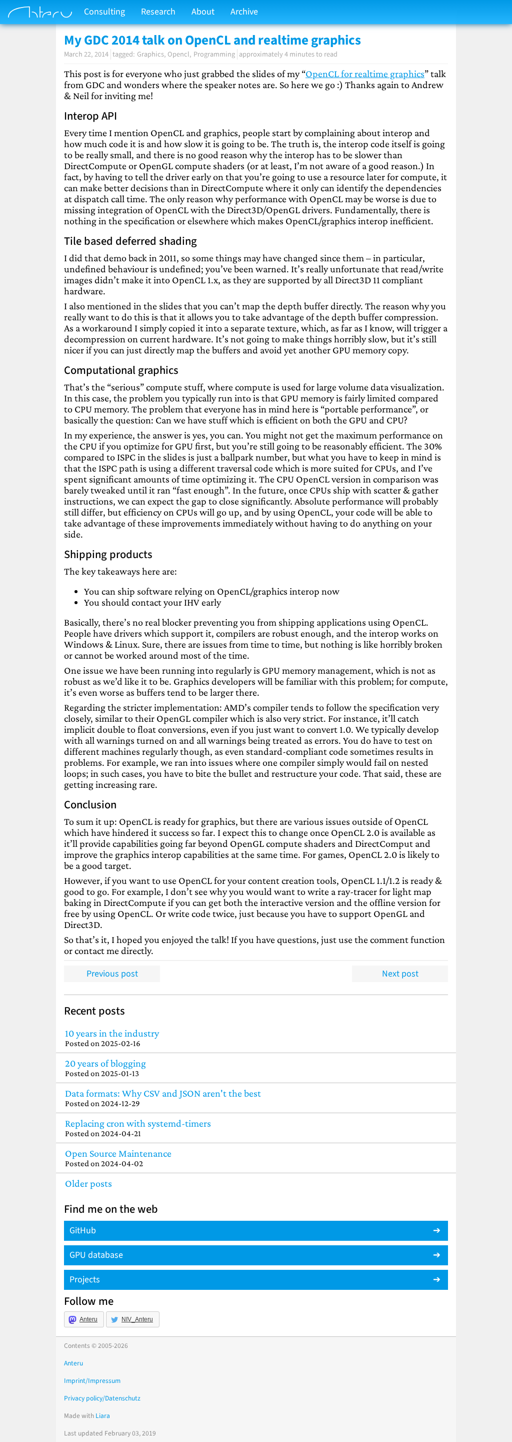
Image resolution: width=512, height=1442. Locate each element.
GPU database (96, 1255)
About (203, 12)
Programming (214, 54)
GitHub (83, 1230)
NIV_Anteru (137, 1319)
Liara (103, 1415)
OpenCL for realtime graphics (365, 73)
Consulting (104, 12)
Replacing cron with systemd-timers (138, 1128)
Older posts (88, 1183)
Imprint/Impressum (92, 1380)
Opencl (179, 54)
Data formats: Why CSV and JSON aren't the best (163, 1098)
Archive (244, 12)
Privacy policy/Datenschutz (102, 1398)
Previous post (112, 974)
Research (158, 12)
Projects (85, 1279)
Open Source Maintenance (118, 1158)
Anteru (89, 1319)
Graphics (150, 54)
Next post (400, 974)
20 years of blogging (105, 1068)
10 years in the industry (112, 1038)
